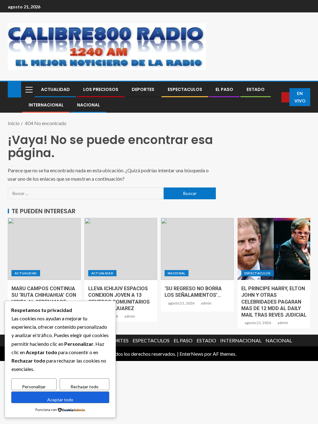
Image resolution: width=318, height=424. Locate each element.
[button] (28, 89)
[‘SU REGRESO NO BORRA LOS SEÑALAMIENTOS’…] (197, 249)
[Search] (276, 97)
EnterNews (191, 354)
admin (130, 316)
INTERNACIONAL (46, 105)
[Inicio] (14, 88)
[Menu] (28, 89)
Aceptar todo (60, 399)
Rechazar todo (84, 386)
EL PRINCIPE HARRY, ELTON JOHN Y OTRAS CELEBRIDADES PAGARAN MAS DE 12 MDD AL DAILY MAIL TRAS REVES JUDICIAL (274, 302)
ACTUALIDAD (55, 89)
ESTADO (256, 89)
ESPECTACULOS (185, 89)
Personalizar (34, 386)
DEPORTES (143, 89)
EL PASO (224, 89)
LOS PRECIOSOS (100, 89)
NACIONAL (88, 105)
